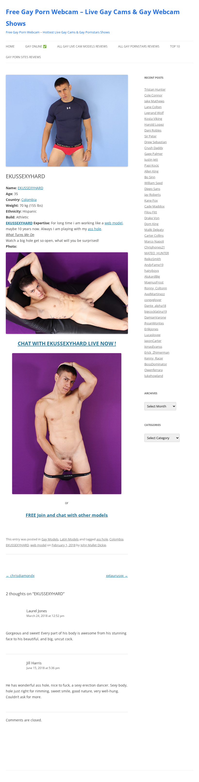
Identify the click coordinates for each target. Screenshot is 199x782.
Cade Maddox (154, 206)
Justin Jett (151, 159)
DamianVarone (155, 317)
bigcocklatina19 (155, 311)
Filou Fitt (150, 212)
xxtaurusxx (117, 575)
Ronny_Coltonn (155, 288)
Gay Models (49, 539)
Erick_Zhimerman (156, 352)
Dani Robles (152, 130)
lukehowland (153, 376)
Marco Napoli (154, 241)
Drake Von (151, 218)
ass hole (94, 228)
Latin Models (69, 539)
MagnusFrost (154, 282)
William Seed (153, 183)
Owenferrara (153, 370)
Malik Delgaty (154, 229)
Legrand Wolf (154, 113)
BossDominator (155, 364)
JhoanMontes (154, 323)
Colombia (29, 199)
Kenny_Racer (153, 358)
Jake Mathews (154, 101)
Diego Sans (152, 189)
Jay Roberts (152, 194)
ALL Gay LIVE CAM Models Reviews (82, 46)
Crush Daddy (153, 148)
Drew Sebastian (155, 142)
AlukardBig (152, 276)
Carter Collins (154, 235)
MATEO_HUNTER (156, 253)
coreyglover (152, 300)
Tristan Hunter (155, 89)
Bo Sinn (149, 177)
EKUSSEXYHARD (30, 188)
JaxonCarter (152, 341)
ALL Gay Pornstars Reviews (138, 46)
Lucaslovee (152, 335)
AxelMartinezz (154, 294)
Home (10, 46)
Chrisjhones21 (154, 247)
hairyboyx (151, 270)
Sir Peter (150, 136)
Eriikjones (151, 329)
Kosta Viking (153, 118)
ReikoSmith (152, 259)
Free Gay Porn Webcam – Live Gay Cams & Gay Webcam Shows (93, 17)
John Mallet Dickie (93, 545)
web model (114, 223)
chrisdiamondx (20, 575)
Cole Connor (153, 95)
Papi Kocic (151, 165)
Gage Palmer (153, 153)
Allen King (151, 171)
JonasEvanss (153, 346)
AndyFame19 (153, 265)
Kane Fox (151, 200)
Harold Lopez (154, 124)
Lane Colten (153, 107)
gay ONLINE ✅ (36, 46)
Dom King (151, 224)
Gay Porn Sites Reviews (23, 57)
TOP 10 (175, 46)
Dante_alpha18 (155, 305)
